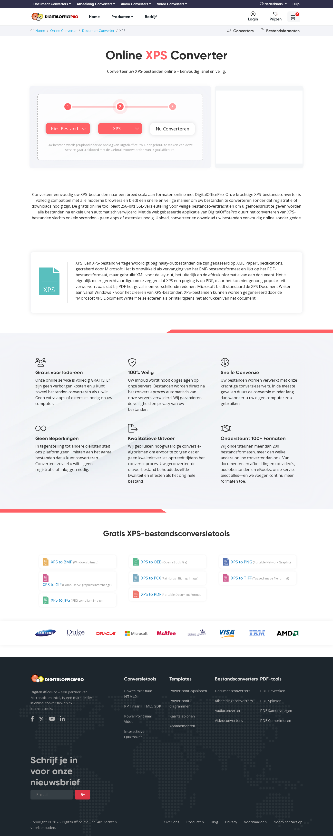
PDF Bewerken (272, 690)
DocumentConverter (98, 30)
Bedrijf (151, 16)
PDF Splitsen (270, 700)
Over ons (171, 821)
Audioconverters (229, 710)
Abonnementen (182, 725)
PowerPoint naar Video (138, 719)
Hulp (296, 4)
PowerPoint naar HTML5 (138, 693)
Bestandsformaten (282, 30)
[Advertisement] (259, 127)
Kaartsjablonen (182, 716)
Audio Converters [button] (134, 4)
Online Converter (63, 30)
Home (94, 16)
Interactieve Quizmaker (134, 734)
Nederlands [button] (274, 4)
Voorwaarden (255, 821)
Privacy (231, 821)
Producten (120, 16)
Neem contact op (288, 821)
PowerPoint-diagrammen (180, 703)
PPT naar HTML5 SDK (142, 706)
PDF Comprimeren (275, 720)
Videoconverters (229, 720)
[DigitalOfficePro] (54, 17)
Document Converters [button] (50, 4)
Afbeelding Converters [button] (94, 4)
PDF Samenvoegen (276, 710)
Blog (214, 821)
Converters (243, 30)
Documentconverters (233, 690)
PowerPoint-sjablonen (188, 690)
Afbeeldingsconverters (233, 700)
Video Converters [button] (170, 4)
